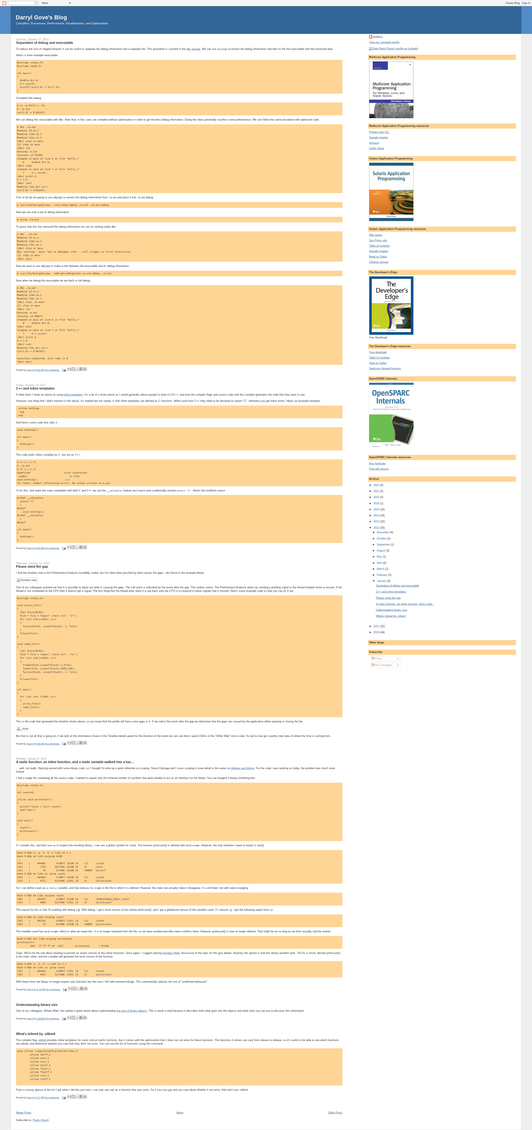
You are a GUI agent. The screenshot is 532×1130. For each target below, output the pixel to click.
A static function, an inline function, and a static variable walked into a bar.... (75, 762)
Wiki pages (375, 235)
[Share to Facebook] (81, 369)
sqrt (169, 1089)
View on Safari (378, 363)
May (380, 556)
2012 (376, 527)
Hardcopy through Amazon (385, 368)
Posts (378, 658)
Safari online (376, 148)
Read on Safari (378, 256)
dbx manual (193, 49)
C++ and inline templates (35, 388)
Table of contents (379, 245)
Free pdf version (379, 468)
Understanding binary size (37, 1005)
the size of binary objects (132, 1010)
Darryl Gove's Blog (41, 17)
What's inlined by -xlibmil (35, 1034)
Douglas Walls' (171, 953)
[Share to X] (77, 369)
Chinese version (378, 262)
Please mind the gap (32, 566)
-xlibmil (42, 1040)
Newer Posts (23, 1112)
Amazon (374, 142)
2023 (376, 485)
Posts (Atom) (41, 1120)
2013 (376, 521)
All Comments (383, 665)
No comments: (52, 370)
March (381, 568)
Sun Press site (378, 240)
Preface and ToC (379, 132)
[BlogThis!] (73, 369)
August (381, 550)
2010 (376, 632)
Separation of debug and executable (44, 42)
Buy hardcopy (377, 463)
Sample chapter (378, 137)
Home (179, 1112)
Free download (378, 352)
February (382, 574)
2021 (376, 491)
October (382, 538)
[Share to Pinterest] (85, 369)
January (382, 580)
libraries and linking (242, 768)
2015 (376, 509)
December (383, 532)
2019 (376, 503)
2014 (376, 515)
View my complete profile (384, 42)
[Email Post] (64, 370)
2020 (376, 497)
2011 (376, 626)
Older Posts (335, 1112)
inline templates (73, 394)
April (380, 562)
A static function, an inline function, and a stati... (405, 604)
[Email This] (69, 369)
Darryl (378, 37)
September (384, 544)
